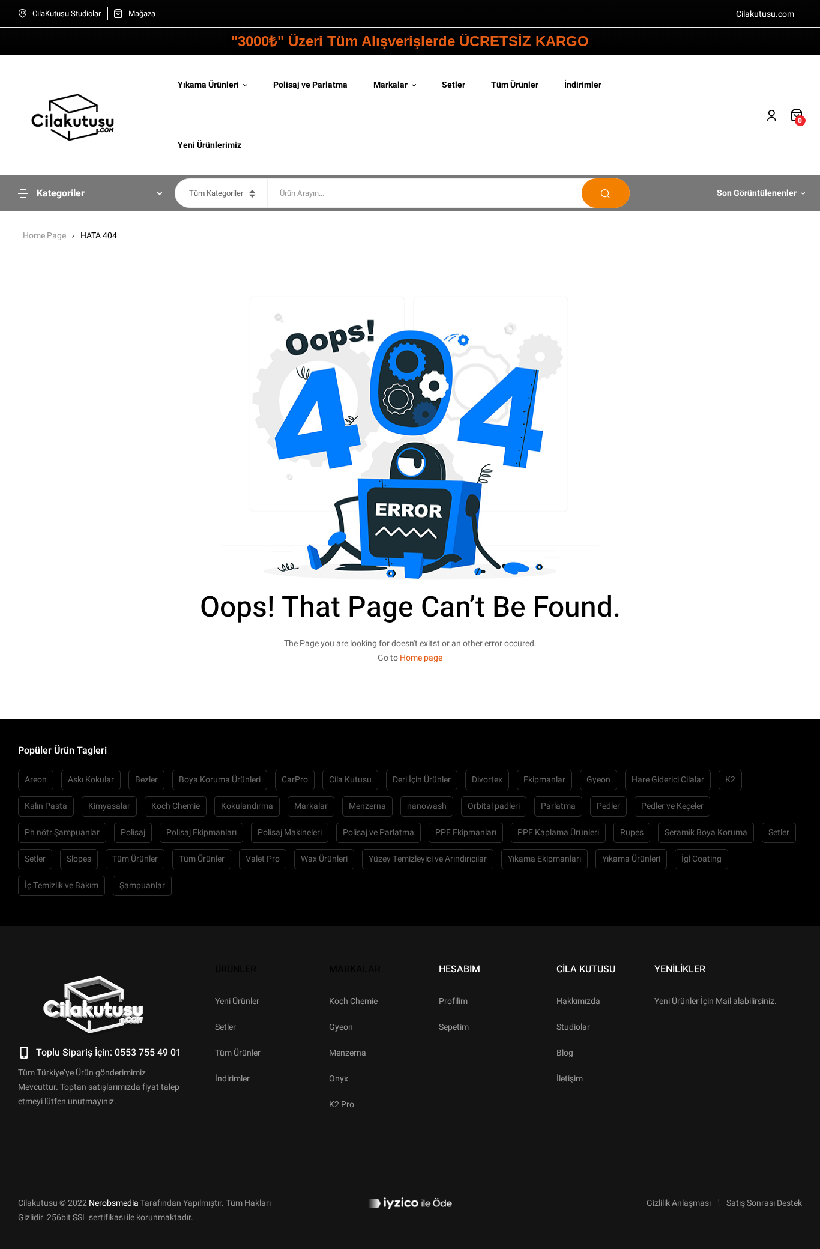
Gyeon (598, 779)
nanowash (427, 806)
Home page (421, 658)
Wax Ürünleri (324, 859)
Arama (606, 193)
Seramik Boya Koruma (706, 832)
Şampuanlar (142, 885)
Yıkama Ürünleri (631, 859)
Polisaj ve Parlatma (378, 832)
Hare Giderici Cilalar (668, 779)
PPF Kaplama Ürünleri (558, 832)
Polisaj (133, 832)
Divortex (487, 779)
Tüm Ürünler (135, 859)
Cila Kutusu (350, 779)
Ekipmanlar (544, 779)
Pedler (608, 806)
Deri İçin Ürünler (422, 779)
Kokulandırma (247, 806)
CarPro (295, 779)
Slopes (79, 859)
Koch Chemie (175, 806)
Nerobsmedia (114, 1203)
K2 (730, 779)
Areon (36, 779)
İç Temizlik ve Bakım (61, 885)
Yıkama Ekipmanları (544, 859)
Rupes (632, 832)
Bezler (146, 779)
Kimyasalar (109, 806)
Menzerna (367, 806)
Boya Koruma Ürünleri (220, 779)
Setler (778, 832)
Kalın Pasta (46, 806)
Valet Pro (263, 859)
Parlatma (558, 806)
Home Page (44, 235)
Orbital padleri (494, 806)
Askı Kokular (91, 779)
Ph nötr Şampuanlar (62, 832)
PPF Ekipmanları (465, 832)
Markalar (311, 806)
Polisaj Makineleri (290, 832)
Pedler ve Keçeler (672, 806)
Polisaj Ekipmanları (201, 832)
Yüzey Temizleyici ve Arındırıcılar (428, 859)
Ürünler (235, 969)
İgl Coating (701, 859)
